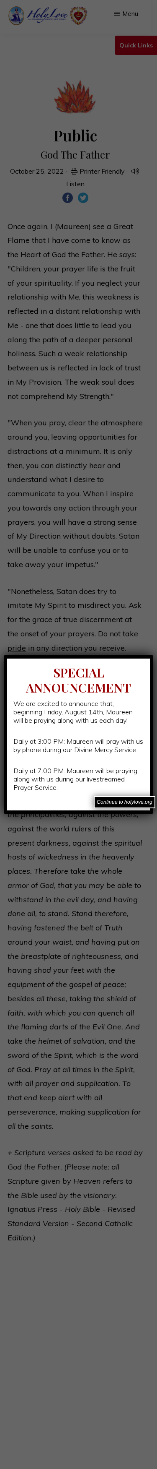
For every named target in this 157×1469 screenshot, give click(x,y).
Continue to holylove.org (124, 802)
